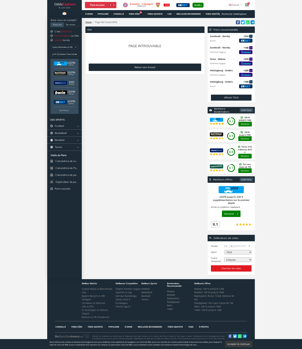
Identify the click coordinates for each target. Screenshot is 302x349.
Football (145, 288)
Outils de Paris (59, 155)
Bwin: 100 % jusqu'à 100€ (207, 306)
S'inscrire (57, 24)
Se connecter (72, 24)
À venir (89, 14)
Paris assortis (155, 14)
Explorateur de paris (67, 181)
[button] (110, 5)
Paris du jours (97, 5)
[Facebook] (238, 22)
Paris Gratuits (175, 327)
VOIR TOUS (246, 110)
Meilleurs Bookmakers (188, 14)
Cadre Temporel (216, 260)
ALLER (197, 5)
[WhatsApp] (248, 22)
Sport (214, 252)
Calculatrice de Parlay (68, 168)
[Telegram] (252, 22)
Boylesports (173, 298)
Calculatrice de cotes (67, 161)
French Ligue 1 (123, 306)
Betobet (171, 294)
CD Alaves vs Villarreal (93, 303)
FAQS (191, 327)
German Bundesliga (126, 295)
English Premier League (128, 288)
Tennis (144, 299)
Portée (214, 246)
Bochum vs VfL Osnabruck (95, 317)
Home (88, 22)
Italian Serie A (123, 299)
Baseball (145, 295)
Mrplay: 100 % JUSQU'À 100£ (209, 288)
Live (170, 14)
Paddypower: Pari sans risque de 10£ (213, 303)
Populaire (103, 14)
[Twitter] (243, 22)
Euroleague (122, 303)
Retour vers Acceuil (144, 67)
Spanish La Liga (124, 292)
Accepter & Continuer (238, 344)
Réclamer (245, 124)
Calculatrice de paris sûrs (68, 174)
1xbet (170, 309)
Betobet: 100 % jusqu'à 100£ (209, 292)
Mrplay (170, 291)
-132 (166, 5)
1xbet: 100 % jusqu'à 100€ (208, 309)
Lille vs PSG (88, 306)
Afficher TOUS (231, 97)
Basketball (146, 292)
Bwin (169, 305)
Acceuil (213, 40)
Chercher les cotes (231, 268)
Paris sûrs (135, 13)
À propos (204, 327)
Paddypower (173, 301)
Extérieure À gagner (218, 52)
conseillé (118, 14)
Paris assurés (62, 188)
